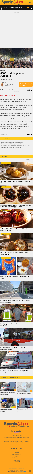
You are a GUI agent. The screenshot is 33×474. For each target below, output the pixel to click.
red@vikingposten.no (16, 454)
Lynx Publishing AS (22, 471)
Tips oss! (24, 85)
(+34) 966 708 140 (27, 83)
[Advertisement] (16, 30)
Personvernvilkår (13, 468)
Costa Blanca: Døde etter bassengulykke (14, 8)
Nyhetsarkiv (21, 468)
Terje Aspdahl (16, 461)
